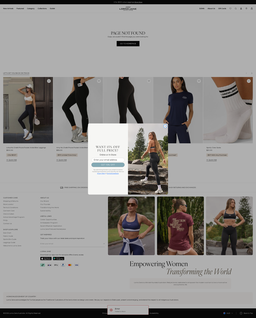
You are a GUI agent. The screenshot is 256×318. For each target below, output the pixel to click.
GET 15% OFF (108, 165)
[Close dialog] (165, 126)
